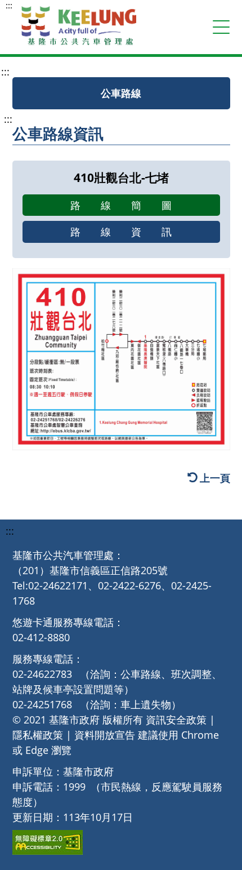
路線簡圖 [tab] (131, 205)
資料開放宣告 (104, 735)
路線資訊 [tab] (131, 231)
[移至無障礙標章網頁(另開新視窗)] (47, 842)
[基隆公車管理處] (78, 27)
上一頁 (215, 478)
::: (9, 5)
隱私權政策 (37, 735)
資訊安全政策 (176, 719)
